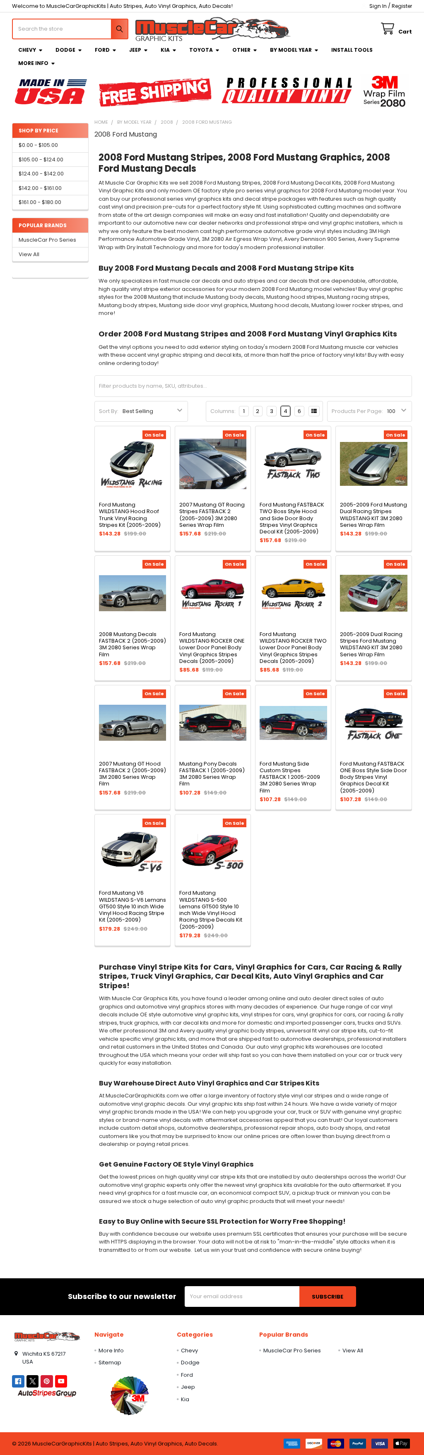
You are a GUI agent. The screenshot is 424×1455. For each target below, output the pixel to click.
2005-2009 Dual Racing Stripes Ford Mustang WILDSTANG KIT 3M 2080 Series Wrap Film (371, 644)
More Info (33, 63)
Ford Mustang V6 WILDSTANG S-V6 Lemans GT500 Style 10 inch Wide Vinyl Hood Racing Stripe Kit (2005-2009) (132, 906)
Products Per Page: (357, 411)
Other (241, 49)
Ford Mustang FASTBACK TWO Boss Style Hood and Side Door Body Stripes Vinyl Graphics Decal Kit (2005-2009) (292, 518)
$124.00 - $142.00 (41, 174)
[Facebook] (18, 1381)
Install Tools (352, 49)
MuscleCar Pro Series (47, 240)
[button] (129, 1395)
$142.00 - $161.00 (40, 188)
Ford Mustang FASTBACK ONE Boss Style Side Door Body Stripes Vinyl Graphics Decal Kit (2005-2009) (373, 777)
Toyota (201, 49)
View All (29, 254)
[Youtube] (61, 1381)
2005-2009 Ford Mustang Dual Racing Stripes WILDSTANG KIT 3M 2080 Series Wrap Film (373, 515)
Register (402, 6)
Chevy (27, 49)
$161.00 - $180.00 (40, 202)
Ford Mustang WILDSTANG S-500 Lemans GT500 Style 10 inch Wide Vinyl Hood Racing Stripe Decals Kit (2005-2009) (210, 909)
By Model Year (291, 49)
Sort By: (108, 411)
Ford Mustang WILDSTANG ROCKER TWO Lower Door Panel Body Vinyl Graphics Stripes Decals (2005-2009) (293, 647)
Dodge (65, 49)
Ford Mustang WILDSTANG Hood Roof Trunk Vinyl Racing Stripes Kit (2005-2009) (130, 515)
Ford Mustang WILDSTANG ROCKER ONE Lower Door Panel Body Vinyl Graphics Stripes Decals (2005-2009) (212, 647)
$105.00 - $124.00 (41, 159)
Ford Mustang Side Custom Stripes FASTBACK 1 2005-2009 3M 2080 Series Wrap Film (290, 777)
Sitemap (110, 1362)
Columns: (223, 411)
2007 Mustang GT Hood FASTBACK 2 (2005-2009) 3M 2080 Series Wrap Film (132, 774)
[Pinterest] (47, 1381)
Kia (165, 49)
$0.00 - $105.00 (38, 145)
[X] (32, 1381)
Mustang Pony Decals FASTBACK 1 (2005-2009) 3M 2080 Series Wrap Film (212, 774)
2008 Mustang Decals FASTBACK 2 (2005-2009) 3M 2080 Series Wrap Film (132, 644)
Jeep (135, 49)
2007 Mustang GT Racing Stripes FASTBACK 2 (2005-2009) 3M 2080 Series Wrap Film (212, 515)
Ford (102, 49)
